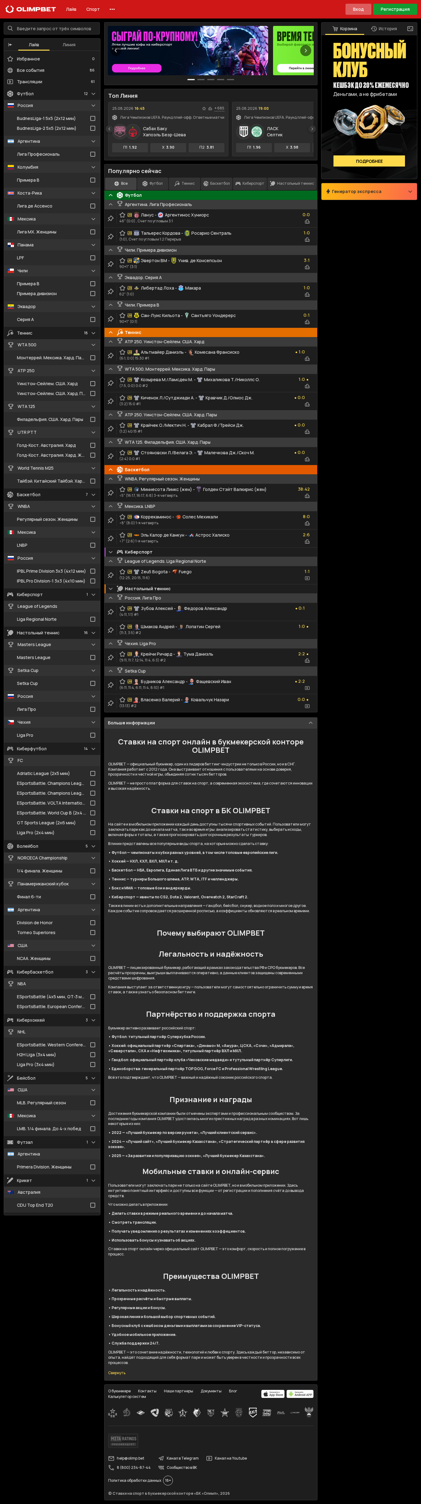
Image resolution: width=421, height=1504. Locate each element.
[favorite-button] (204, 108)
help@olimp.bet (130, 1458)
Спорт (93, 9)
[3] (221, 79)
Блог (233, 1391)
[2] (211, 79)
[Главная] (31, 9)
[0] (191, 79)
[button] (10, 44)
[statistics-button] (210, 108)
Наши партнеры (178, 1391)
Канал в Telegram (183, 1458)
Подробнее (369, 161)
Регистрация (395, 9)
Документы (211, 1391)
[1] (201, 79)
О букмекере (119, 1391)
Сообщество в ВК (182, 1467)
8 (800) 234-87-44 (134, 1467)
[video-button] (307, 578)
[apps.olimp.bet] (273, 1394)
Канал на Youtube (231, 1458)
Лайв (71, 9)
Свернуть (116, 1372)
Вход (358, 9)
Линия (69, 44)
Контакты (147, 1391)
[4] (230, 79)
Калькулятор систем (127, 1396)
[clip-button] (110, 218)
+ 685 (219, 108)
